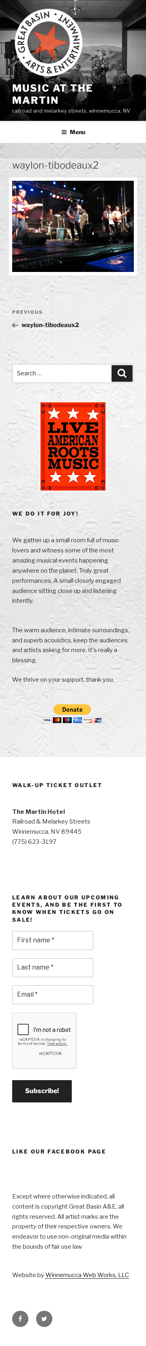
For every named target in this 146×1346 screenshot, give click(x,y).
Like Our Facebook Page (59, 1151)
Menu (77, 131)
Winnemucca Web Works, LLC (87, 1275)
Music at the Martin (52, 94)
